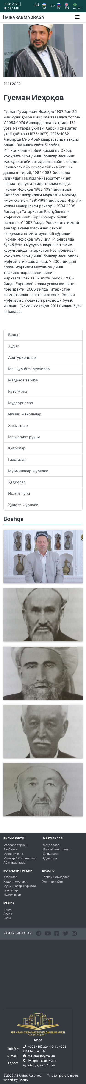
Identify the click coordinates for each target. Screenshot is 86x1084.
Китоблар (16, 448)
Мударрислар (20, 402)
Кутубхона (17, 391)
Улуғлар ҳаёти (52, 881)
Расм (7, 918)
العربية (77, 7)
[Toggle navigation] (77, 17)
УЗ (44, 7)
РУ (59, 7)
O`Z (52, 6)
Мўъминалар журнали (28, 470)
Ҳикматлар (18, 425)
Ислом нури (19, 493)
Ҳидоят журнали (23, 504)
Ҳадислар (17, 482)
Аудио (13, 346)
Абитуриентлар (22, 357)
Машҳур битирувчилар (29, 368)
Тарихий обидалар (55, 877)
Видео (13, 334)
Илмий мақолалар (24, 414)
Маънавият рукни (24, 436)
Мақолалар (51, 845)
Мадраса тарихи (23, 380)
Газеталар (17, 459)
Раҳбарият (11, 849)
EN (67, 7)
